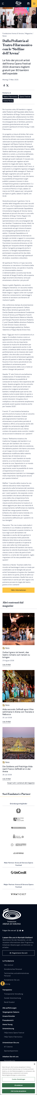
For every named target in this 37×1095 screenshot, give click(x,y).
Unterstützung (8, 1028)
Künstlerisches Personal (13, 969)
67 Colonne (8, 1047)
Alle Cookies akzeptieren (18, 1091)
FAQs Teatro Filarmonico (13, 1037)
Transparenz (7, 990)
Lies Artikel (6, 665)
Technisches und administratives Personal (16, 974)
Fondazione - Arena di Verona (11, 916)
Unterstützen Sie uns (10, 1042)
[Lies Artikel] (18, 629)
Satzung (7, 984)
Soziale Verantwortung (12, 998)
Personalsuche (9, 1061)
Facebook (4, 85)
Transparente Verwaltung (13, 994)
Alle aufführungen (9, 1008)
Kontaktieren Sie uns (11, 980)
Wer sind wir (8, 965)
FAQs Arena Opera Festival (14, 1033)
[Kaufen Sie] (34, 3)
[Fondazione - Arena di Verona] (18, 3)
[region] (18, 1078)
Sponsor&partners (11, 1051)
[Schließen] (34, 1064)
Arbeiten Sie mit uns (10, 1057)
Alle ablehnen (18, 1085)
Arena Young (8, 101)
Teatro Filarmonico (10, 96)
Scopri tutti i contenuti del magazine (21, 783)
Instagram (17, 930)
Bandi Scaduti (9, 1002)
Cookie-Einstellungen (18, 1079)
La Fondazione (8, 961)
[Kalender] (28, 3)
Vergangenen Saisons (10, 1012)
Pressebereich (8, 1020)
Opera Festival (24, 96)
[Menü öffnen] (3, 3)
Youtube (22, 930)
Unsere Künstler (8, 1016)
